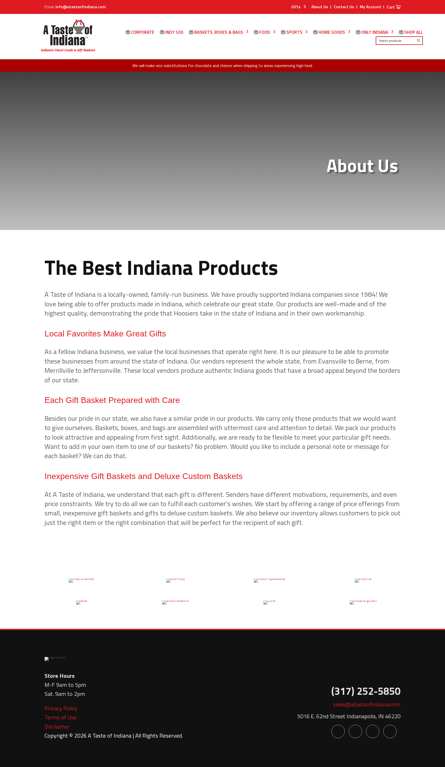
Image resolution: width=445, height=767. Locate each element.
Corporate (142, 33)
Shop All (413, 33)
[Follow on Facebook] (338, 731)
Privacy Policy (61, 708)
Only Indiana (374, 33)
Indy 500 (173, 33)
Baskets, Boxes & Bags (218, 33)
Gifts (296, 7)
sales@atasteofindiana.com (366, 704)
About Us (319, 7)
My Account (370, 7)
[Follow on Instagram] (390, 731)
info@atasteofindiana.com (80, 7)
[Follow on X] (355, 731)
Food (264, 33)
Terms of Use (60, 717)
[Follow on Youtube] (372, 731)
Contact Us (344, 7)
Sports (293, 33)
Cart (391, 7)
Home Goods (331, 33)
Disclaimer (57, 726)
